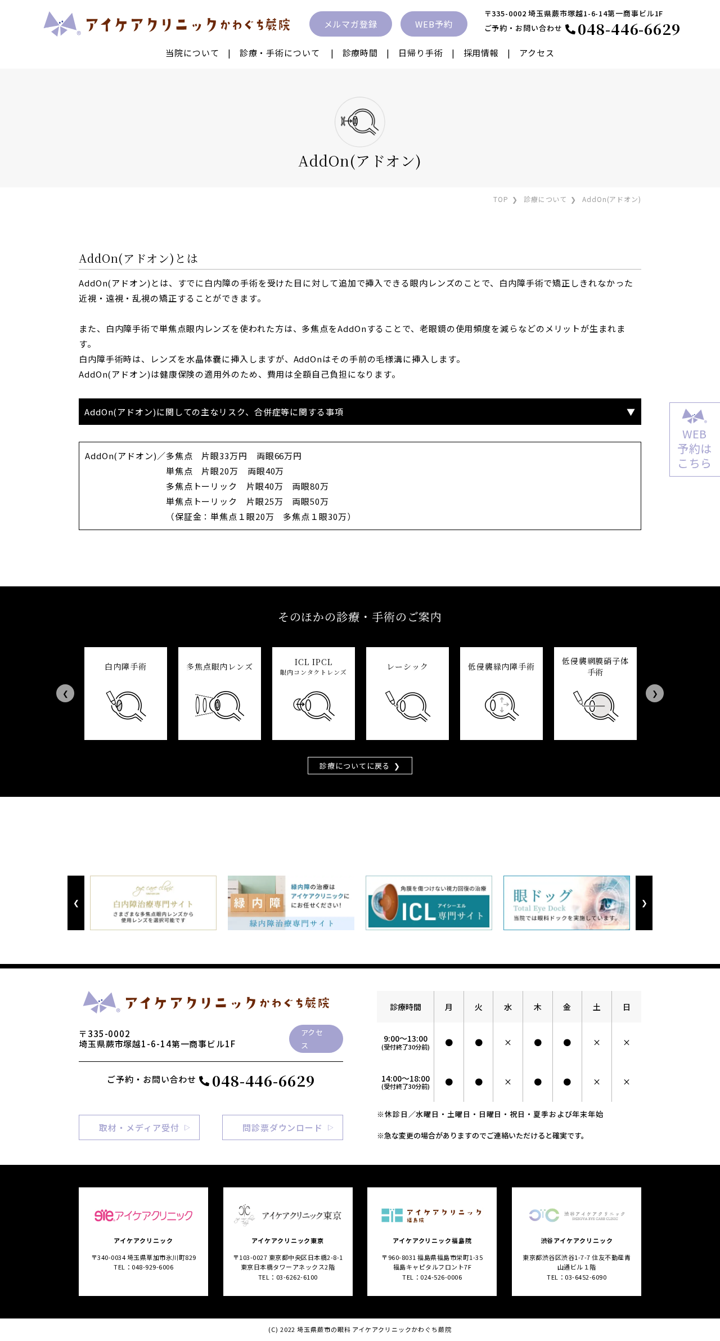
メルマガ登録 (350, 24)
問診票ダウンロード (282, 1127)
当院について (192, 53)
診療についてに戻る (355, 765)
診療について (545, 199)
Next (655, 693)
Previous (65, 693)
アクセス (537, 53)
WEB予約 (434, 24)
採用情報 (482, 53)
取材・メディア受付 (139, 1127)
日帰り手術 (420, 53)
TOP (500, 199)
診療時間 (361, 53)
